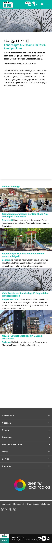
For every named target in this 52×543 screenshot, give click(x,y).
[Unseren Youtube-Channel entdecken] (6, 509)
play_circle (44, 538)
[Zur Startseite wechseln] (8, 4)
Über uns (6, 466)
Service (5, 459)
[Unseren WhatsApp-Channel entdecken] (2, 509)
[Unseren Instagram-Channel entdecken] (14, 509)
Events (5, 430)
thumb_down (39, 538)
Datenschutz (19, 504)
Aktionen (6, 423)
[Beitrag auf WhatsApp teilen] (13, 41)
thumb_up (48, 538)
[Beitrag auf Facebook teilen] (17, 41)
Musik (5, 452)
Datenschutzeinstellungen (38, 504)
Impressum (6, 504)
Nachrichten (8, 416)
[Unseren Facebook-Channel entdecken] (10, 509)
